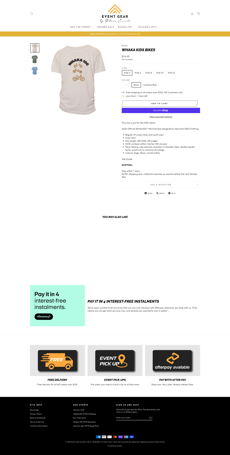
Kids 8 (149, 72)
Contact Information (39, 426)
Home (124, 45)
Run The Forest (81, 27)
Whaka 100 (125, 27)
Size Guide (34, 410)
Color (126, 80)
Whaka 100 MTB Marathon (84, 422)
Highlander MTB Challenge (84, 414)
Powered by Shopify (115, 446)
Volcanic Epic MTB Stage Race (86, 426)
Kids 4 (127, 72)
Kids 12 (171, 72)
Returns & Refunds (37, 418)
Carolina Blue (150, 84)
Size (124, 68)
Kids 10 (160, 72)
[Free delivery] (57, 360)
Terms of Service (37, 422)
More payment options (161, 116)
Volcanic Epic (148, 27)
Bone (136, 84)
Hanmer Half (105, 27)
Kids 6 (138, 72)
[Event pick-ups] (115, 360)
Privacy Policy (36, 414)
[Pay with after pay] (172, 360)
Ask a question (160, 185)
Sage (126, 84)
